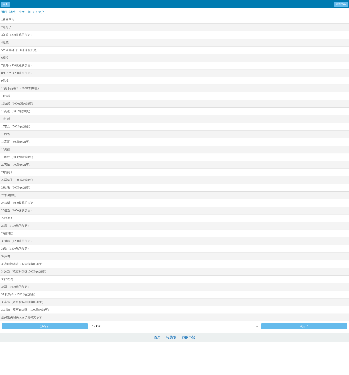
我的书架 (341, 4)
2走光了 (6, 27)
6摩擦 (5, 57)
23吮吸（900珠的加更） (16, 187)
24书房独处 (8, 195)
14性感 (5, 118)
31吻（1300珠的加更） (15, 248)
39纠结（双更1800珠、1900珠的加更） (26, 309)
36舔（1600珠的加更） (15, 286)
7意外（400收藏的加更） (17, 65)
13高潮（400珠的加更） (16, 111)
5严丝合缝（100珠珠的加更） (20, 50)
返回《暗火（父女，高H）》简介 (22, 11)
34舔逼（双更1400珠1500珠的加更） (24, 271)
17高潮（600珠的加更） (16, 141)
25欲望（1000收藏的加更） (18, 202)
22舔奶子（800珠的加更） (18, 179)
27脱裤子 (7, 218)
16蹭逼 (5, 134)
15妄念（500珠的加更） (16, 126)
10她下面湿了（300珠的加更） (21, 88)
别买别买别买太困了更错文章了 (21, 317)
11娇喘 (5, 95)
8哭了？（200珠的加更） (17, 73)
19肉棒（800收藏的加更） (18, 157)
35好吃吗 (7, 279)
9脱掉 (5, 80)
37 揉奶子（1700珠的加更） (19, 294)
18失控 (5, 149)
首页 (5, 4)
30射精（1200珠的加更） (17, 240)
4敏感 (5, 42)
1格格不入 (7, 19)
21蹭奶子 (7, 172)
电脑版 (171, 337)
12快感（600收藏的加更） (18, 103)
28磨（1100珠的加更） (15, 225)
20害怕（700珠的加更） (16, 164)
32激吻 (5, 256)
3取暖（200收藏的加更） (17, 34)
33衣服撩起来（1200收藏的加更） (23, 263)
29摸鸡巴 (7, 233)
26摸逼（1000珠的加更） (17, 210)
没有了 (44, 326)
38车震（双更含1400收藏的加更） (23, 302)
